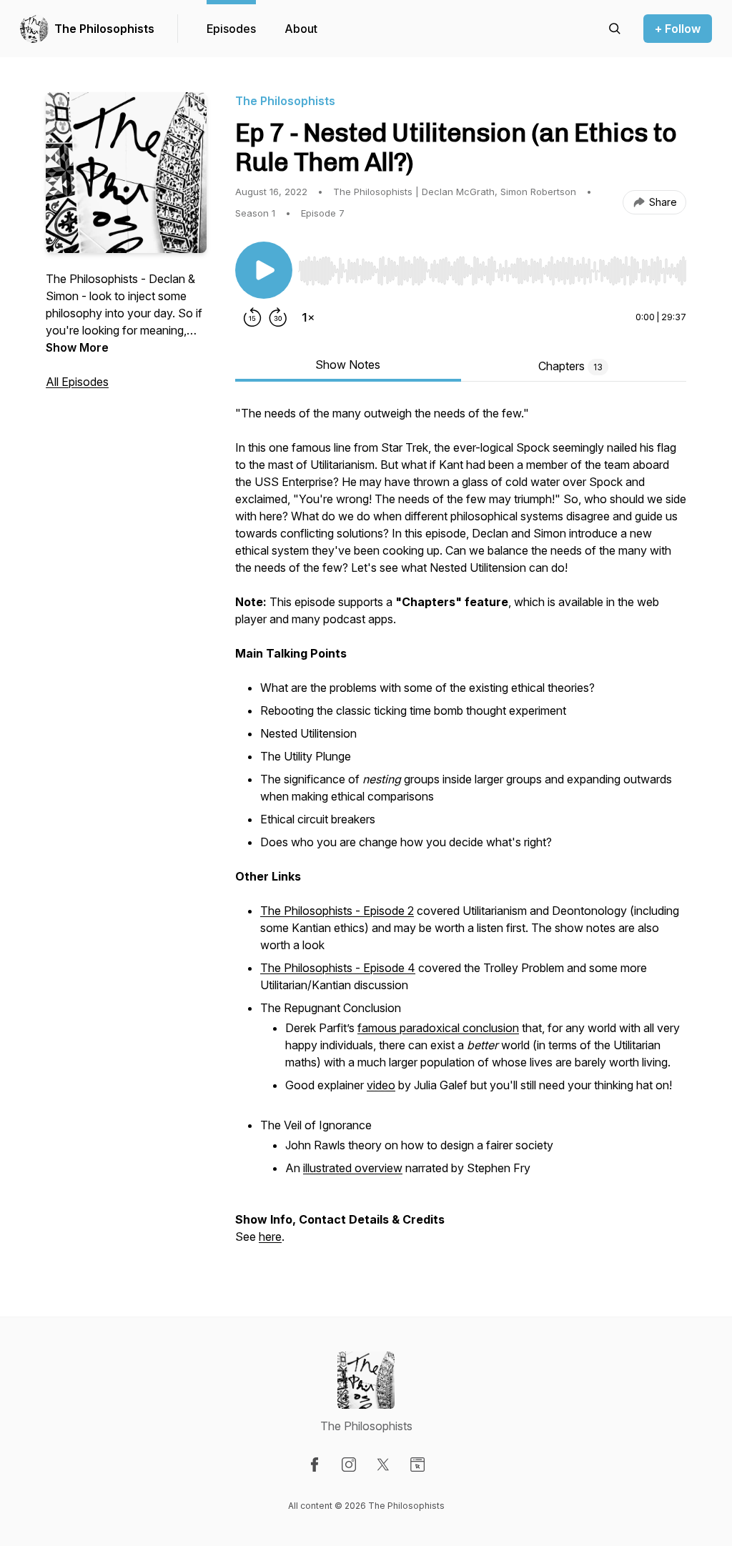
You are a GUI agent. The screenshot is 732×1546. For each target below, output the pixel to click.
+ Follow (678, 28)
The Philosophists (104, 28)
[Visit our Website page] (417, 1464)
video (381, 1085)
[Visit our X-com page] (383, 1464)
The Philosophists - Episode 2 (337, 910)
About (301, 28)
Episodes (231, 28)
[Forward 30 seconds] (278, 317)
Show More (77, 347)
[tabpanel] (460, 832)
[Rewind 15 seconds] (252, 317)
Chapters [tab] (570, 366)
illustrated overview (352, 1168)
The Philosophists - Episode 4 (337, 968)
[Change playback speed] (308, 317)
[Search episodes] (614, 28)
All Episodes (77, 382)
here (270, 1236)
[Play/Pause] (263, 270)
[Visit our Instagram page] (349, 1464)
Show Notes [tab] (347, 364)
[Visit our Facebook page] (314, 1464)
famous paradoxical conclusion (438, 1028)
